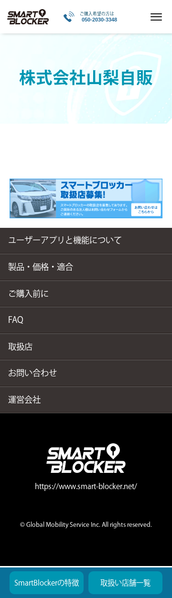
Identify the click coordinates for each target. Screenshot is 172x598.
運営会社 (24, 399)
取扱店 (20, 346)
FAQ (15, 320)
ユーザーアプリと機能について (65, 240)
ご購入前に (28, 293)
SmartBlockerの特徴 (46, 583)
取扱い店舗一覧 (125, 583)
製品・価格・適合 (40, 267)
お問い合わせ (32, 373)
